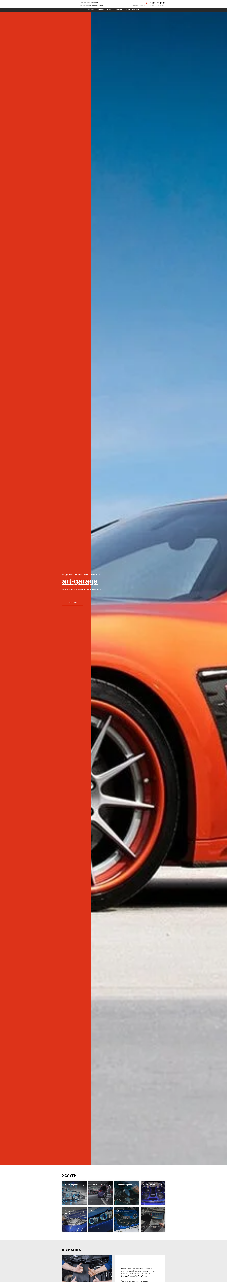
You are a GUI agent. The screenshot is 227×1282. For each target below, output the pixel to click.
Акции (128, 9)
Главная (91, 9)
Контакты (135, 9)
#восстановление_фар (96, 5)
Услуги (109, 9)
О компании (100, 9)
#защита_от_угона (85, 2)
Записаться (72, 602)
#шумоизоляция (84, 5)
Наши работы (118, 9)
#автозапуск (94, 2)
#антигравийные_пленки (87, 4)
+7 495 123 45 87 (157, 3)
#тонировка (97, 4)
